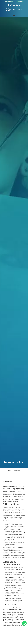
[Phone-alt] (20, 5)
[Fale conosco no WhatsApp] (24, 623)
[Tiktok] (8, 5)
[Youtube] (14, 5)
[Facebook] (17, 5)
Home (9, 470)
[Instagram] (11, 5)
